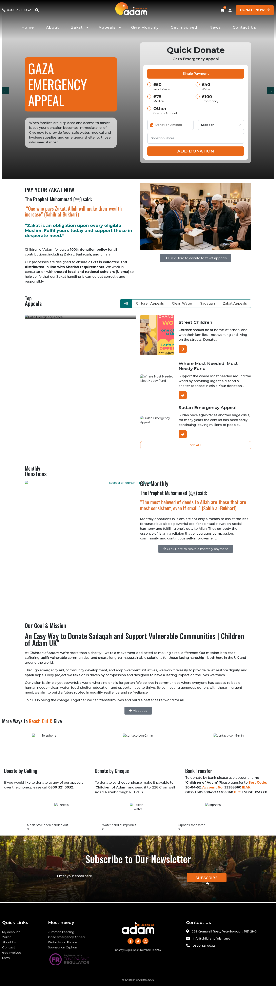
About (52, 27)
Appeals (107, 27)
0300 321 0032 (204, 945)
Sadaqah (207, 303)
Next (270, 90)
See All (196, 445)
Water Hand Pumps (62, 942)
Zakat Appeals (235, 303)
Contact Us (244, 27)
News (215, 27)
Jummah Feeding (61, 932)
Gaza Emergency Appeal (66, 937)
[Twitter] (138, 941)
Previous (5, 90)
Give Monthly (145, 27)
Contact (8, 947)
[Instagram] (145, 941)
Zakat (77, 27)
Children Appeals (150, 303)
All (126, 303)
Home (27, 27)
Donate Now (252, 10)
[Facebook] (130, 941)
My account (11, 932)
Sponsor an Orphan (62, 947)
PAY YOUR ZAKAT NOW (49, 190)
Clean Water (182, 303)
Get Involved (184, 27)
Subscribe (207, 878)
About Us (9, 942)
